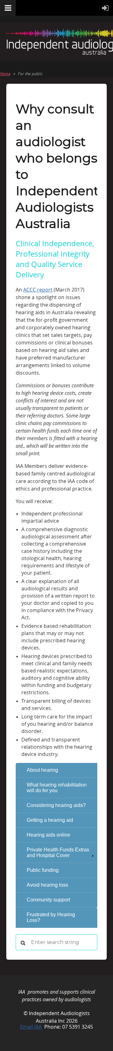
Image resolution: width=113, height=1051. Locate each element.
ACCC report (37, 289)
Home (5, 74)
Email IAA (31, 1026)
